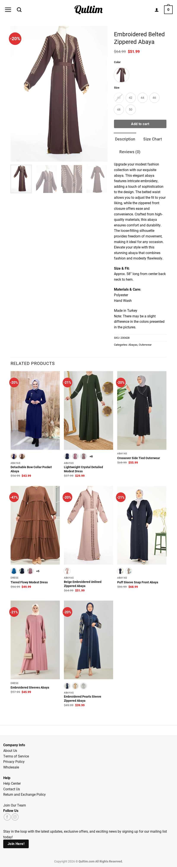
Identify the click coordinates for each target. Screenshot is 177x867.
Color (117, 62)
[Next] (102, 180)
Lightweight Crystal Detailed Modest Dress (83, 469)
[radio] (121, 75)
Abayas (132, 344)
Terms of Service (16, 756)
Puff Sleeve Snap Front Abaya (137, 582)
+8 (91, 456)
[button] (8, 9)
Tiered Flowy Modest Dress (29, 582)
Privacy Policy (14, 761)
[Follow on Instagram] (15, 817)
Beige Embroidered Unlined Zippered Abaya (82, 584)
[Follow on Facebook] (7, 817)
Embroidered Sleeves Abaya (30, 687)
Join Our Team (14, 805)
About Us (10, 750)
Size (116, 87)
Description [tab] (125, 139)
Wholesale (11, 767)
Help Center (12, 783)
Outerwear (145, 344)
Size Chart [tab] (152, 139)
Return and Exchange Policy (24, 794)
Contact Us (11, 789)
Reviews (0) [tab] (129, 151)
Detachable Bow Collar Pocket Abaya (31, 469)
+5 (38, 571)
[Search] (19, 10)
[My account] (157, 9)
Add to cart (140, 124)
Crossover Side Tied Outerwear (138, 458)
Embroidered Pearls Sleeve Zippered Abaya (82, 699)
